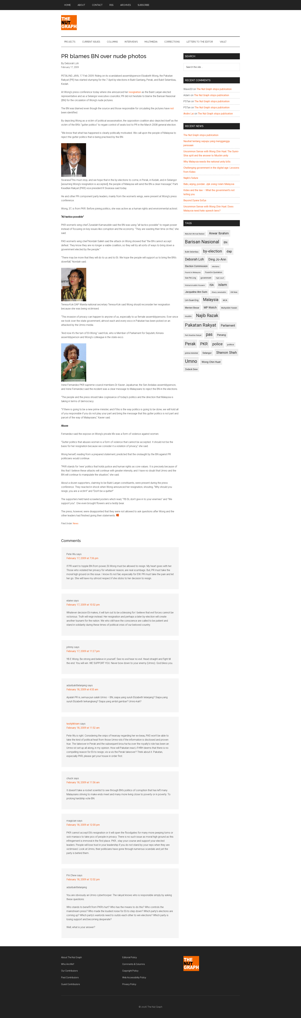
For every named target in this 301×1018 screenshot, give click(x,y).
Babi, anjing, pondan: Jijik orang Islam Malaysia (208, 184)
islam (222, 285)
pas (209, 334)
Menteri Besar (192, 307)
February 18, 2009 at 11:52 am (83, 727)
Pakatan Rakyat (200, 325)
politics (230, 344)
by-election (212, 251)
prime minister (191, 353)
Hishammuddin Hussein (195, 285)
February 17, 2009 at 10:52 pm (83, 604)
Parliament (228, 325)
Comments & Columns (133, 964)
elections (215, 266)
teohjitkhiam (73, 723)
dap (229, 251)
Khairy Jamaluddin (219, 292)
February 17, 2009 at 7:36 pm (82, 558)
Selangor (207, 353)
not (172, 108)
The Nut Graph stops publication (214, 89)
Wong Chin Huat (211, 361)
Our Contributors (69, 970)
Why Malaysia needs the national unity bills (206, 161)
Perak (190, 343)
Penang (221, 334)
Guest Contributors (70, 984)
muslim (188, 316)
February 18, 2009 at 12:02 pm (83, 879)
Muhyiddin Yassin (229, 308)
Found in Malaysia (193, 272)
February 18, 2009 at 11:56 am (83, 782)
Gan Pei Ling (190, 278)
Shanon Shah (226, 352)
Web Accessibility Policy (134, 977)
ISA (211, 285)
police (217, 344)
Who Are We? (67, 964)
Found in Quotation (213, 272)
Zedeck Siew (191, 369)
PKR (204, 343)
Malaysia (210, 299)
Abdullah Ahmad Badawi (194, 234)
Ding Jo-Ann (217, 259)
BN (225, 242)
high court (220, 278)
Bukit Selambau (191, 252)
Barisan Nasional (202, 241)
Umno (191, 361)
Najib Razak (207, 315)
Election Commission (196, 266)
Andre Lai (188, 113)
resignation (135, 92)
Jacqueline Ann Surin (196, 292)
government (206, 278)
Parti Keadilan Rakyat (193, 335)
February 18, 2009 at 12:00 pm (83, 824)
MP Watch (210, 307)
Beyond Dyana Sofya (194, 200)
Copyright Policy (130, 970)
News (75, 523)
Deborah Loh (194, 259)
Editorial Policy (129, 957)
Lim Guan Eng (191, 300)
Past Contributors (70, 977)
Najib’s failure (190, 177)
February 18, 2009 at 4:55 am (82, 689)
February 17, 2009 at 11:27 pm (83, 651)
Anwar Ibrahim (219, 233)
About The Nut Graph (71, 957)
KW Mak (234, 292)
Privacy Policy (129, 984)
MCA (225, 300)
